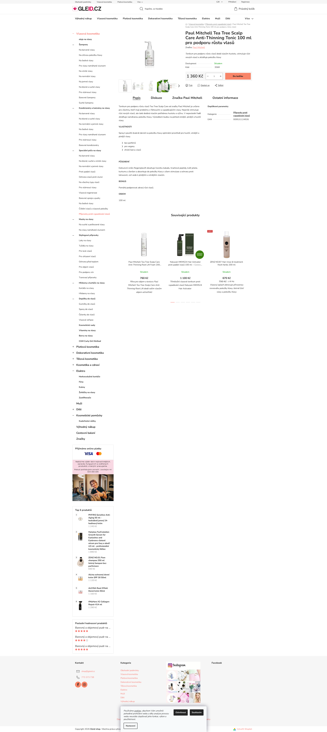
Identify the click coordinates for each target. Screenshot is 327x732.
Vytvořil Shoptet (244, 729)
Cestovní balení (85, 433)
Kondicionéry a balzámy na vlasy (94, 108)
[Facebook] (78, 685)
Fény (81, 381)
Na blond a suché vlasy (89, 87)
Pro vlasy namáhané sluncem (92, 65)
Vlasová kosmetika (104, 2)
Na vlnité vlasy (86, 71)
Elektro (80, 371)
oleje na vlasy (85, 39)
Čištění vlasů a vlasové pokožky (93, 208)
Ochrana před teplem (88, 261)
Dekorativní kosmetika (90, 353)
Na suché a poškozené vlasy (92, 224)
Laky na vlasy (85, 240)
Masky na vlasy (86, 219)
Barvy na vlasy (86, 335)
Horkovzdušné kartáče (89, 376)
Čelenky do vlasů (87, 314)
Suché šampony (86, 102)
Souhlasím (197, 712)
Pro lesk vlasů (85, 251)
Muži (79, 403)
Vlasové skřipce (86, 320)
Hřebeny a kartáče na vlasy (92, 282)
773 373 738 (87, 677)
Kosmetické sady (87, 325)
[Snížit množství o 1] (208, 76)
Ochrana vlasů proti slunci (91, 177)
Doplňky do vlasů (87, 298)
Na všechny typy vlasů (89, 182)
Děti (78, 409)
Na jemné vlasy (86, 81)
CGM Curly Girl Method (90, 341)
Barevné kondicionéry (89, 145)
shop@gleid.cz (88, 671)
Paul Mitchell (199, 47)
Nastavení (130, 725)
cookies (137, 710)
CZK (218, 2)
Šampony (83, 44)
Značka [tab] (187, 98)
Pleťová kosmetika (124, 2)
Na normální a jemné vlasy (91, 124)
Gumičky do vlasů (87, 304)
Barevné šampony (87, 97)
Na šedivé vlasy (86, 60)
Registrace (245, 2)
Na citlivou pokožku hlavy (90, 55)
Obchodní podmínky (83, 2)
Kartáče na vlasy (86, 288)
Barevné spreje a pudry (89, 198)
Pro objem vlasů (86, 267)
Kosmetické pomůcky (89, 415)
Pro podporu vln (86, 272)
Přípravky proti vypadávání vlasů (94, 214)
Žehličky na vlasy (87, 392)
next (250, 265)
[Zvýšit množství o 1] (221, 76)
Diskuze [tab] (156, 98)
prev (121, 265)
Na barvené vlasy (87, 49)
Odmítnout (181, 712)
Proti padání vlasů (87, 171)
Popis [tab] (137, 98)
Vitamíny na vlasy (87, 330)
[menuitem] (83, 18)
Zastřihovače (85, 397)
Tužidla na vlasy (86, 245)
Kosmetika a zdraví (87, 365)
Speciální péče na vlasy (90, 150)
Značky (80, 439)
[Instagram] (84, 685)
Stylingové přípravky (88, 235)
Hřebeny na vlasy (87, 293)
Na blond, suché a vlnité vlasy (92, 161)
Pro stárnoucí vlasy (87, 92)
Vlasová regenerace (88, 192)
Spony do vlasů (86, 309)
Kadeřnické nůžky (87, 421)
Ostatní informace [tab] (225, 98)
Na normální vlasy (87, 76)
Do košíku (238, 76)
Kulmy (82, 387)
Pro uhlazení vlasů (87, 256)
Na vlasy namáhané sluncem (92, 230)
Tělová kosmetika (87, 359)
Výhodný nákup (85, 427)
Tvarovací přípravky (87, 277)
